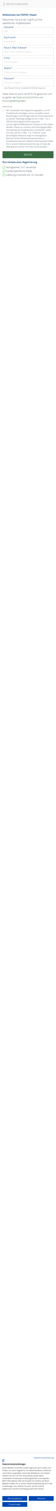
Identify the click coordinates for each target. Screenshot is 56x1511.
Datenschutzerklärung (44, 1457)
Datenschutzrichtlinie (27, 97)
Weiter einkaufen (17, 4)
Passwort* (9, 78)
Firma (7, 58)
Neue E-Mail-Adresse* (15, 47)
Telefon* (8, 68)
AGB (8, 146)
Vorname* (9, 27)
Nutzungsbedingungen (14, 101)
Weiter (28, 154)
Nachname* (10, 37)
